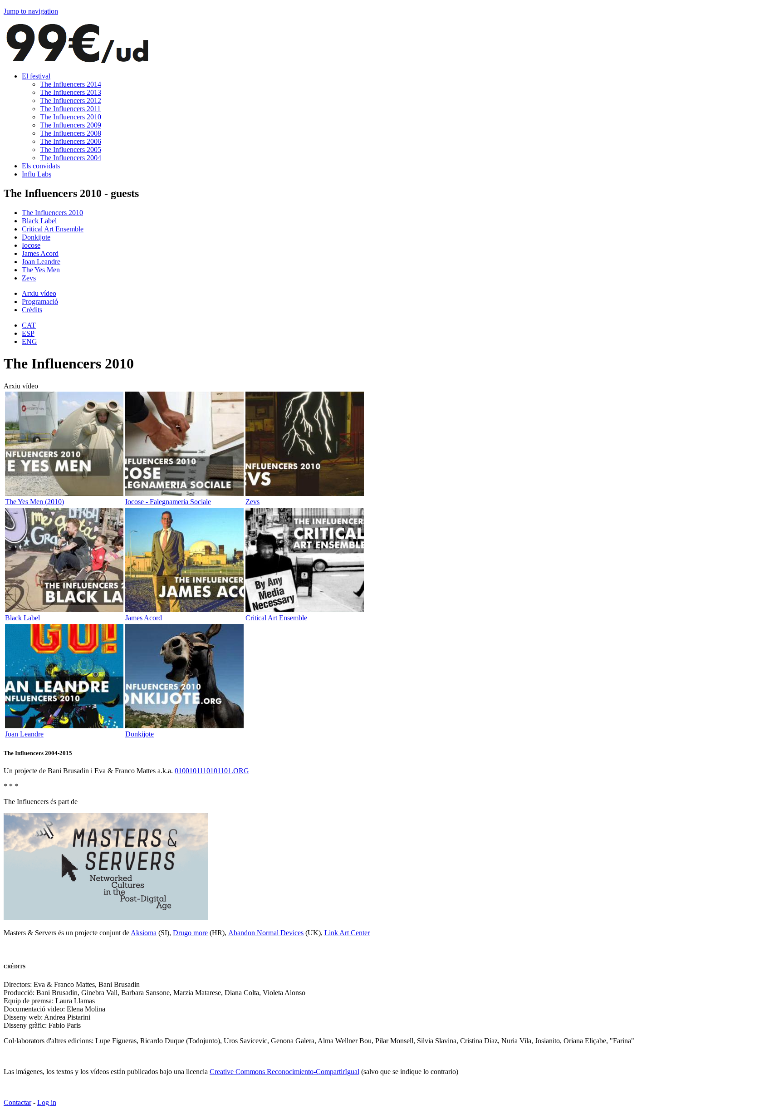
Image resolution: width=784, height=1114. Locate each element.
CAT (29, 325)
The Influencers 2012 (70, 100)
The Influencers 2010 (70, 117)
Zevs (29, 278)
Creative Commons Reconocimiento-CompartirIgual (284, 1071)
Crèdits (32, 310)
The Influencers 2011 (70, 109)
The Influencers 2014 (70, 84)
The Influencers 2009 (70, 125)
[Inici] (77, 60)
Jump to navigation (31, 11)
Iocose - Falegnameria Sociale (168, 501)
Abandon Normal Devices (266, 933)
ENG (29, 341)
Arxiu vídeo (39, 293)
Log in (46, 1102)
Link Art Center (347, 933)
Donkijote (36, 237)
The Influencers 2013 (70, 92)
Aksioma (144, 933)
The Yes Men (41, 270)
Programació (40, 301)
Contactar (17, 1102)
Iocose (31, 245)
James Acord (40, 253)
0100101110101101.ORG (212, 771)
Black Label (39, 221)
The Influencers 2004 (70, 158)
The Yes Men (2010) (34, 501)
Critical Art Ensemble (52, 229)
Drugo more (190, 933)
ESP (28, 333)
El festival (36, 76)
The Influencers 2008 (70, 133)
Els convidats (41, 166)
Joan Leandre (41, 261)
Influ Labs (36, 174)
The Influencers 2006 (70, 141)
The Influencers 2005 (70, 149)
